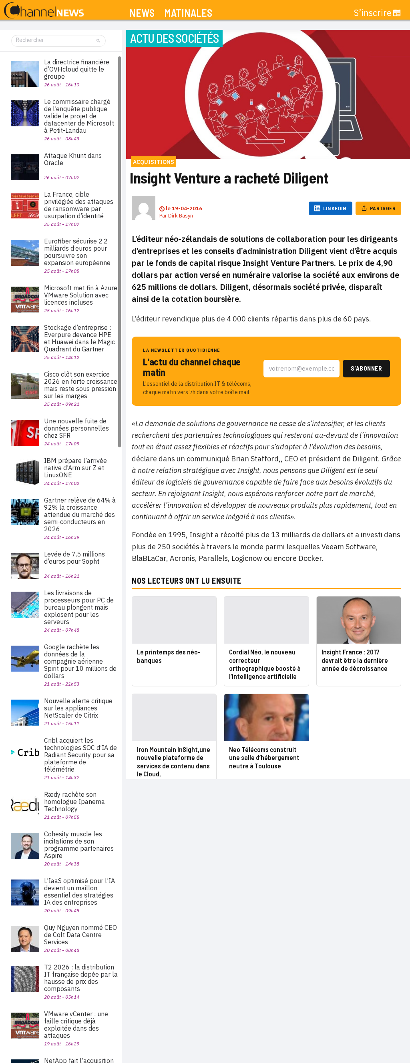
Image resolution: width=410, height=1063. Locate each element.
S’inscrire (373, 12)
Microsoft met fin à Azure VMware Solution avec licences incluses (80, 295)
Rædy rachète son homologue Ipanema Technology (74, 801)
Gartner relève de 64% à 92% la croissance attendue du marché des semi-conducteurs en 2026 (80, 514)
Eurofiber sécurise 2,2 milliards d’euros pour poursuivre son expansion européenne (77, 252)
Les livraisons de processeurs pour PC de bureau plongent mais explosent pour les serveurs (79, 607)
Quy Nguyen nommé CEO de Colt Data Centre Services (80, 934)
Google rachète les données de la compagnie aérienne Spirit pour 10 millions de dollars (80, 661)
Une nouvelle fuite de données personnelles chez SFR (76, 428)
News (142, 13)
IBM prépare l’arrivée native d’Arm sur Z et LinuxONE (75, 468)
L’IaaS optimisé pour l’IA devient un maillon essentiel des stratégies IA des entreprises (79, 891)
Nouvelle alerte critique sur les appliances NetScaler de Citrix (78, 708)
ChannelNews (44, 10)
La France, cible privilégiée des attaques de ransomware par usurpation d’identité (78, 205)
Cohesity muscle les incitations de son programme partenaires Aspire (79, 845)
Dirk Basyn (180, 215)
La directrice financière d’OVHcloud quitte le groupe (76, 69)
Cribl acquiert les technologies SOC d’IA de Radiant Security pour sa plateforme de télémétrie (80, 754)
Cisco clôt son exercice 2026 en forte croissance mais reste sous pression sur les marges (80, 385)
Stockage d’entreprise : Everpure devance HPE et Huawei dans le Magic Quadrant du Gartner (79, 338)
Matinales (188, 13)
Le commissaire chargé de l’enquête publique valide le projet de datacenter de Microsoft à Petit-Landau (79, 116)
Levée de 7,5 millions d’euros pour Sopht (74, 557)
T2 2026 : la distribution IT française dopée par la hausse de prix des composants (81, 978)
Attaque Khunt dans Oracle (73, 159)
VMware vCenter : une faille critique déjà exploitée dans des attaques (76, 1024)
